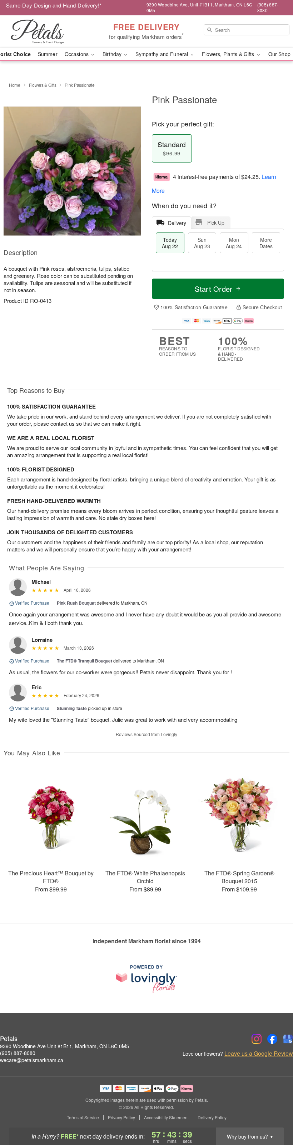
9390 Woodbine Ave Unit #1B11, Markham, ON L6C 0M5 (64, 1046)
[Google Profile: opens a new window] (288, 1039)
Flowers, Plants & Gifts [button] (228, 54)
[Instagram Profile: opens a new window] (257, 1039)
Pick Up (215, 222)
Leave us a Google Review (258, 1054)
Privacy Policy (121, 1117)
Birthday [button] (113, 54)
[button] (274, 1115)
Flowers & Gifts (42, 85)
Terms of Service (83, 1117)
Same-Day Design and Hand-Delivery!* (54, 5)
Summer (48, 54)
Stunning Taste (72, 708)
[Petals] (50, 31)
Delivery (177, 222)
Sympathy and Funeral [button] (162, 54)
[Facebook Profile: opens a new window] (272, 1039)
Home (14, 85)
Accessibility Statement (166, 1117)
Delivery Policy (212, 1117)
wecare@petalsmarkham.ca (31, 1060)
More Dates (266, 243)
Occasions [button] (77, 54)
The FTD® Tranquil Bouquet (84, 661)
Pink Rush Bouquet (76, 603)
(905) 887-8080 (17, 1052)
